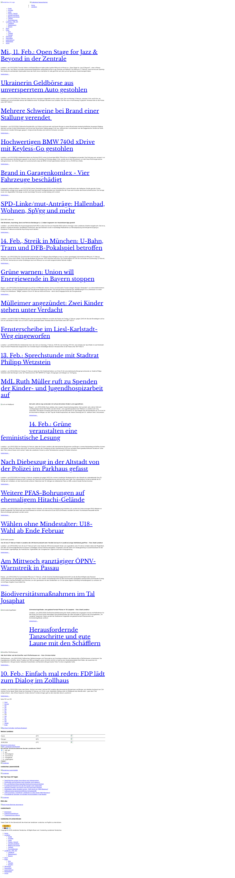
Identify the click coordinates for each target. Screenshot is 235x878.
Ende (6, 725)
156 (5, 709)
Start (6, 702)
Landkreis (11, 23)
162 (5, 720)
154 (5, 706)
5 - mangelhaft (7, 757)
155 (5, 707)
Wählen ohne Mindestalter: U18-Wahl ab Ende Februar (47, 527)
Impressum (7, 812)
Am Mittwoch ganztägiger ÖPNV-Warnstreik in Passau (48, 564)
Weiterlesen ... (5, 74)
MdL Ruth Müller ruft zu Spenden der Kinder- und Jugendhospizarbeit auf (52, 388)
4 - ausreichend (8, 756)
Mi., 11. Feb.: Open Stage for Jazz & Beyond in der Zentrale (49, 55)
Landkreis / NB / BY (12, 22)
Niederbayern (12, 25)
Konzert (10, 35)
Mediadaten (9, 41)
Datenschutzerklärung (11, 813)
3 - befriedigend (8, 754)
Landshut (34, 7)
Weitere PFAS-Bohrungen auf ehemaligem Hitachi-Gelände (43, 496)
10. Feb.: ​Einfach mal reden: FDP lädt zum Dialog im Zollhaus (53, 677)
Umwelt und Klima (13, 15)
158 (5, 713)
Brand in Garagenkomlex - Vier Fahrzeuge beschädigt (45, 176)
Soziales (10, 10)
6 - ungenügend (8, 759)
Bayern (10, 27)
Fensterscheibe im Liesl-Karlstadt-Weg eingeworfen (49, 332)
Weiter (6, 723)
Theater (10, 33)
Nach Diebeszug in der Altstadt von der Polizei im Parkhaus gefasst (50, 465)
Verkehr (10, 18)
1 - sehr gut (6, 750)
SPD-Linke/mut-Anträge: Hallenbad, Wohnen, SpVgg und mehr (53, 207)
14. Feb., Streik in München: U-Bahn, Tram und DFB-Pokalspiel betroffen (52, 244)
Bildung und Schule (13, 17)
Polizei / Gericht (13, 13)
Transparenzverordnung (12, 815)
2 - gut (5, 752)
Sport (7, 28)
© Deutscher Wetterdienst (8, 745)
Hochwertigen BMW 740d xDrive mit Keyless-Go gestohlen (48, 145)
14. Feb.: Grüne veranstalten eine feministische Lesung (39, 431)
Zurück (6, 704)
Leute (9, 12)
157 (5, 711)
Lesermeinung (10, 40)
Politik (10, 8)
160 (5, 716)
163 (5, 721)
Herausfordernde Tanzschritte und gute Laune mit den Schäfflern (65, 636)
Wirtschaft (9, 36)
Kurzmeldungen (13, 20)
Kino (9, 32)
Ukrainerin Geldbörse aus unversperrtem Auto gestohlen (44, 86)
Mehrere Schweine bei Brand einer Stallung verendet (50, 114)
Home (33, 5)
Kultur (7, 30)
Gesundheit (9, 38)
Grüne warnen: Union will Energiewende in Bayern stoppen (47, 275)
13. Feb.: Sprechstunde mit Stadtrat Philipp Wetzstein (50, 359)
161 (5, 718)
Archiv (8, 43)
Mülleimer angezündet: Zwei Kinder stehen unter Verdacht (52, 306)
